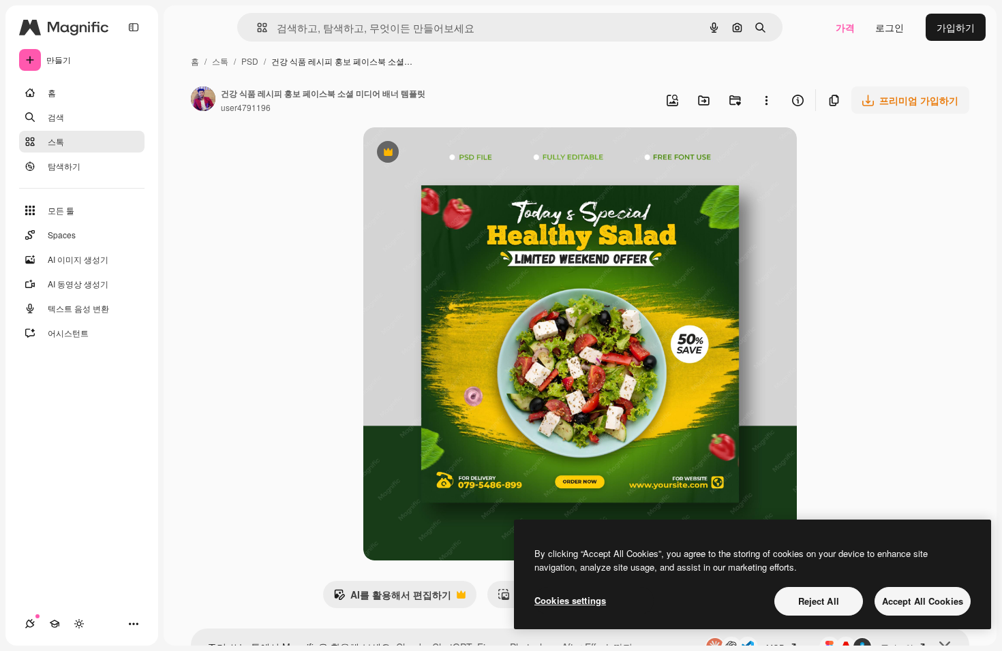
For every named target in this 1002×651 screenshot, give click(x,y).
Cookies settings (570, 600)
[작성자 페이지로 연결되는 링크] (203, 100)
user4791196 (246, 107)
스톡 (220, 61)
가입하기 (956, 27)
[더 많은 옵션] (766, 100)
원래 (441, 153)
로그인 (889, 27)
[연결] (30, 624)
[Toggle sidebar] (134, 27)
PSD (249, 61)
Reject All (818, 600)
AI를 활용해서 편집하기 (392, 598)
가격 (845, 27)
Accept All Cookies (922, 600)
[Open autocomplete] (256, 27)
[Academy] (54, 624)
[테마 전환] (79, 624)
